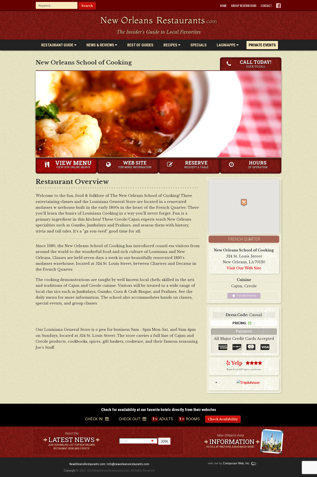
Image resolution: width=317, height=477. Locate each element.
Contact (266, 5)
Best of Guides (140, 45)
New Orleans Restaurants (158, 20)
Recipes (170, 45)
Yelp (236, 363)
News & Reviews (100, 45)
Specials (198, 45)
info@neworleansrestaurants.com (128, 464)
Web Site (134, 164)
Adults (166, 419)
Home (223, 5)
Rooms (193, 419)
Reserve (196, 164)
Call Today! (255, 63)
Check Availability (223, 419)
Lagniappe (226, 45)
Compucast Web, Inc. (236, 463)
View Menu (73, 164)
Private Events (262, 45)
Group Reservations (243, 5)
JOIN (164, 441)
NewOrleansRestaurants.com (87, 464)
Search (87, 6)
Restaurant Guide (57, 45)
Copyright (69, 470)
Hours (257, 164)
